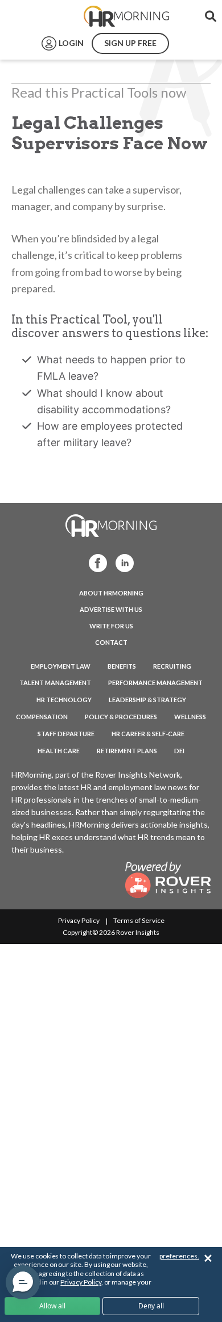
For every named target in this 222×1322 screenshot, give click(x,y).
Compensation (42, 716)
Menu (35, 16)
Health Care (59, 750)
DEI (179, 750)
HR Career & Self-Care (148, 733)
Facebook (94, 562)
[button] (23, 1282)
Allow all (52, 1306)
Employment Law (61, 666)
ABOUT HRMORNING (111, 593)
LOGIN (71, 43)
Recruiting (172, 666)
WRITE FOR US (111, 625)
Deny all (151, 1306)
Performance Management (155, 682)
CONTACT (111, 642)
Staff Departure (66, 733)
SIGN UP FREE (130, 43)
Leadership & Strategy (147, 699)
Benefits (122, 666)
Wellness (190, 716)
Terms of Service (139, 920)
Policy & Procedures (121, 716)
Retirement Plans (127, 750)
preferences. (179, 1256)
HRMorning (126, 16)
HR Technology (64, 699)
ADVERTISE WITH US (111, 609)
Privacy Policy (79, 920)
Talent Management (55, 682)
